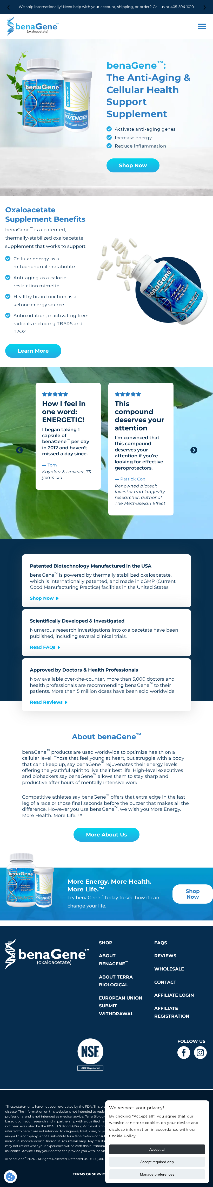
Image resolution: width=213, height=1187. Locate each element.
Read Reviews (46, 702)
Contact (165, 982)
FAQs (160, 942)
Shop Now (133, 165)
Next (192, 449)
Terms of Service (90, 1174)
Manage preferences (157, 1174)
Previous (18, 449)
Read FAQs (42, 647)
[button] (202, 26)
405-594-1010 (182, 6)
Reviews (165, 955)
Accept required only (157, 1162)
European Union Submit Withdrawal (120, 1005)
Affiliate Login (174, 995)
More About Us (106, 835)
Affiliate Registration (171, 1012)
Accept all (157, 1149)
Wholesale (169, 969)
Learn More (33, 351)
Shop (105, 942)
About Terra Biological (116, 981)
